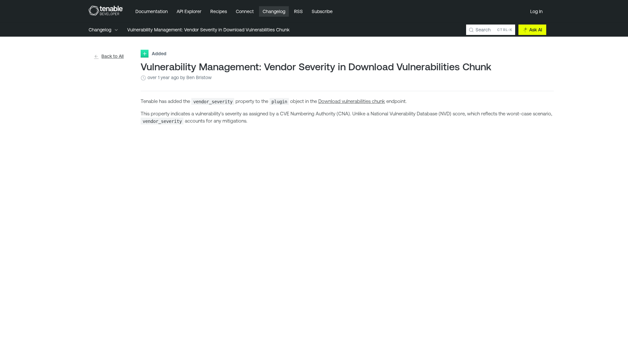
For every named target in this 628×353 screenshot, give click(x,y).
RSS (298, 11)
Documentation (151, 11)
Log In (536, 11)
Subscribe (322, 11)
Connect (245, 11)
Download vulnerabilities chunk (351, 101)
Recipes (218, 11)
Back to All (112, 56)
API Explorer (189, 11)
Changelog (274, 11)
